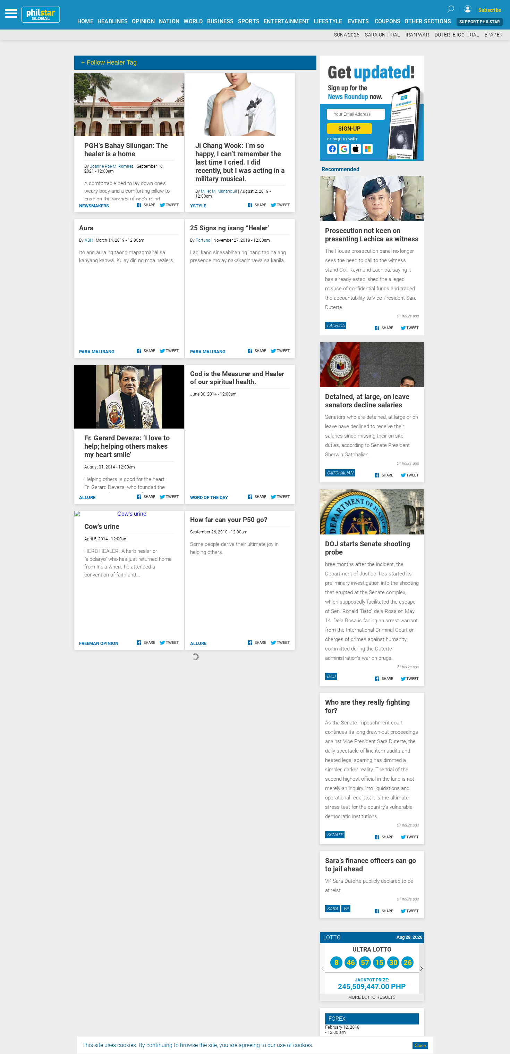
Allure (87, 497)
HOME (85, 21)
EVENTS (358, 21)
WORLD (193, 21)
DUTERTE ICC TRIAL (457, 35)
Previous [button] (322, 968)
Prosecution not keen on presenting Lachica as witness (371, 234)
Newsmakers (94, 205)
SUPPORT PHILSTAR (479, 21)
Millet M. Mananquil (219, 191)
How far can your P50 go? (228, 520)
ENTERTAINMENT (286, 21)
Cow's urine (101, 526)
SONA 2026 (346, 35)
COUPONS (388, 21)
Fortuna (203, 240)
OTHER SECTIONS (428, 21)
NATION (169, 21)
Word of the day (209, 497)
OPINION (143, 21)
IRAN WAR (417, 35)
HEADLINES (112, 21)
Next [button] (421, 968)
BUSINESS (220, 21)
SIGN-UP (349, 128)
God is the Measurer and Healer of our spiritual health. (237, 378)
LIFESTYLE (328, 21)
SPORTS (249, 21)
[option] (372, 968)
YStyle (198, 205)
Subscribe (489, 10)
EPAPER (494, 35)
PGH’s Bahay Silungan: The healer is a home (126, 149)
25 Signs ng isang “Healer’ (229, 228)
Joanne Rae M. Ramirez (112, 166)
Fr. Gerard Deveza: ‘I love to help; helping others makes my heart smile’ (127, 446)
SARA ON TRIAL (382, 35)
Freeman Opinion (98, 643)
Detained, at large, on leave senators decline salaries (367, 400)
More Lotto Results (372, 997)
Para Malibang (96, 351)
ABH (89, 240)
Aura (86, 228)
